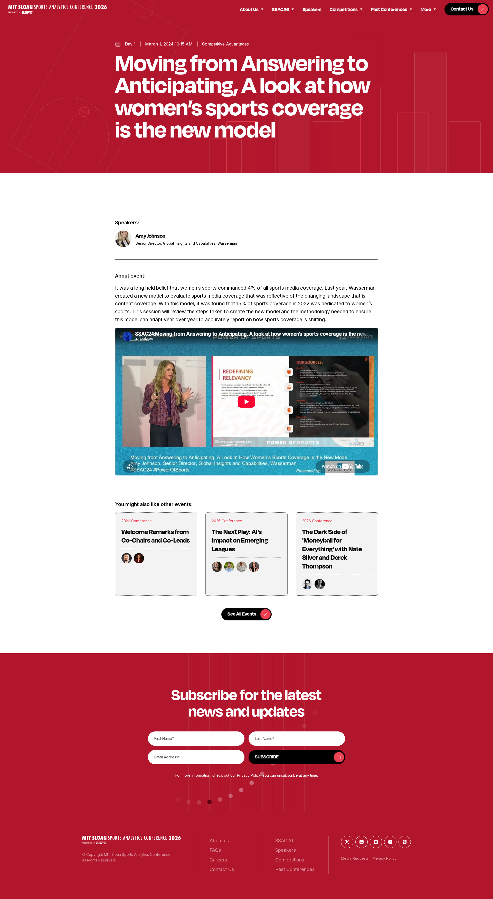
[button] (57, 9)
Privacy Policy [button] (249, 775)
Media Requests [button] (354, 858)
